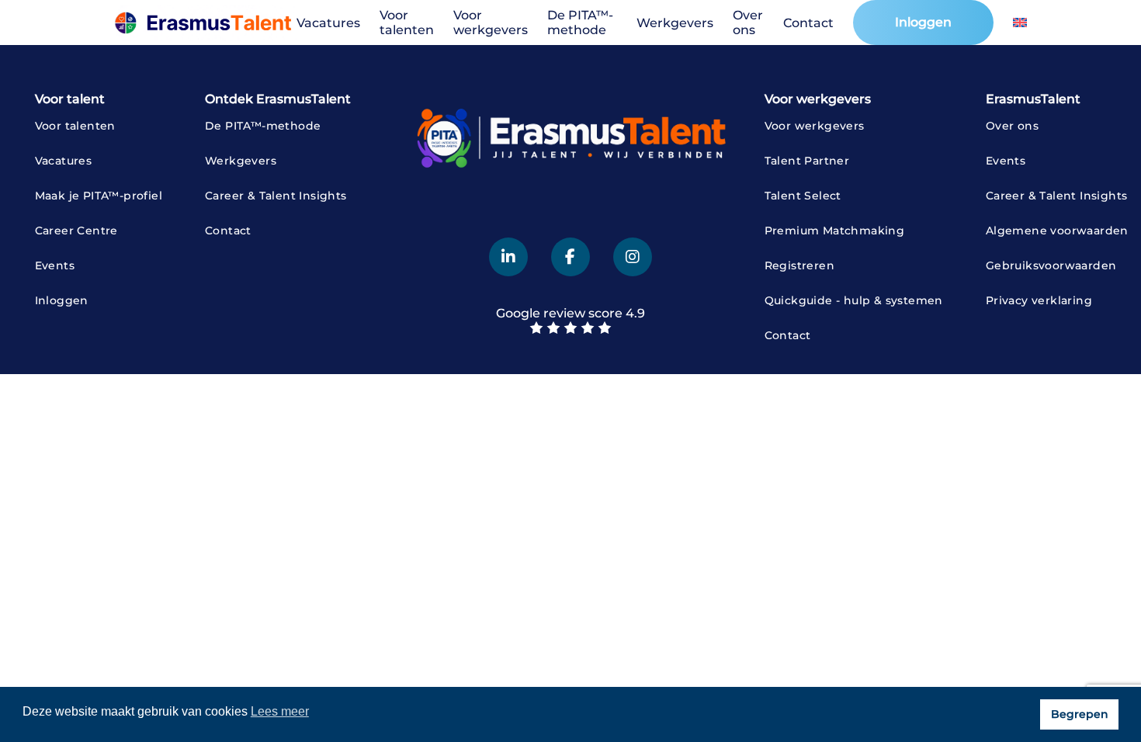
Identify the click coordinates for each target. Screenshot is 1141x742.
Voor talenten (407, 22)
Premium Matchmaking (835, 231)
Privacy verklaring (1039, 300)
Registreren (799, 265)
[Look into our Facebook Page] (570, 257)
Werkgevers (674, 23)
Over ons (748, 22)
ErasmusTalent (1033, 99)
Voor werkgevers (490, 22)
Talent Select (803, 196)
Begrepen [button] (1079, 714)
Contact (808, 23)
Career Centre (76, 231)
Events (55, 265)
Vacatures (328, 23)
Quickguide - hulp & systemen (854, 300)
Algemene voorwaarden (1057, 231)
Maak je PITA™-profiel (98, 196)
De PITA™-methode (580, 22)
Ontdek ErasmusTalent (278, 99)
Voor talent (70, 99)
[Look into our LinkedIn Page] (508, 257)
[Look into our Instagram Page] (632, 257)
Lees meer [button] (280, 711)
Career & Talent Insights (276, 196)
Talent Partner (807, 161)
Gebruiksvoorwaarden (1051, 265)
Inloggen (923, 22)
